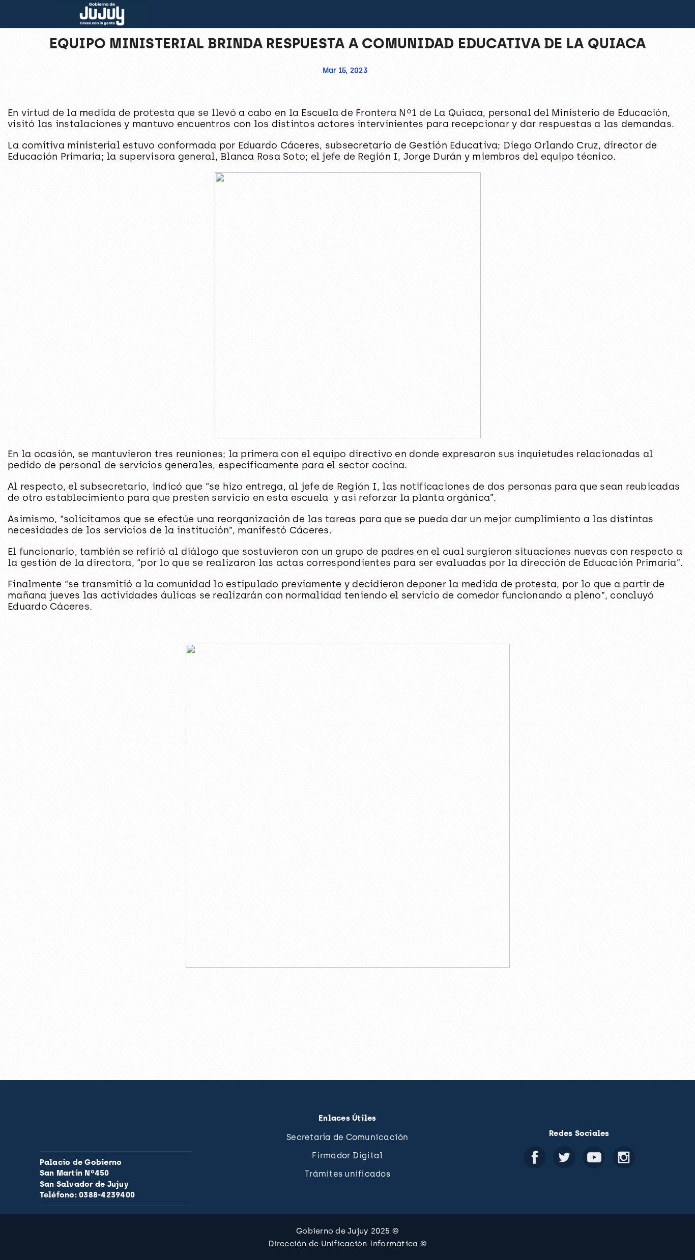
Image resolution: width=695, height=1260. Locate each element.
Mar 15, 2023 (345, 70)
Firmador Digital (347, 1155)
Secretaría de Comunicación (347, 1137)
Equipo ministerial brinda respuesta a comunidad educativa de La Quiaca (347, 43)
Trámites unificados (347, 1174)
